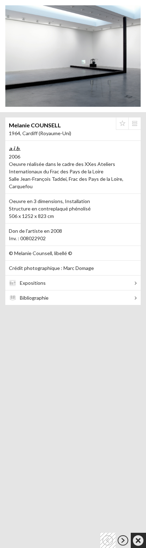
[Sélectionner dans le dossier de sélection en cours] (122, 123)
